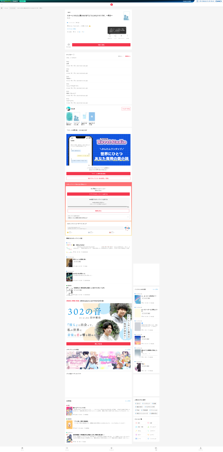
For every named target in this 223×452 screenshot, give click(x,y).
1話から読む (101, 45)
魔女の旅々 (139, 407)
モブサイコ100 (150, 407)
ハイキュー (146, 403)
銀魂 (154, 403)
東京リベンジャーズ (141, 413)
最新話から (127, 56)
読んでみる (98, 344)
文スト (137, 403)
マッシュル (153, 410)
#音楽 (77, 301)
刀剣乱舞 (144, 410)
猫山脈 (68, 18)
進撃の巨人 (153, 413)
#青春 (73, 301)
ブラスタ (69, 29)
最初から (120, 56)
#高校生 (68, 301)
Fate (137, 410)
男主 (74, 29)
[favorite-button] (110, 36)
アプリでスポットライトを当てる (98, 194)
